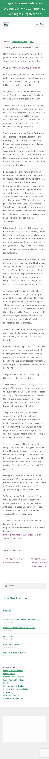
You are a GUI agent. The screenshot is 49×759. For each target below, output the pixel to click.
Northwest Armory (11, 695)
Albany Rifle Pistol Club (13, 670)
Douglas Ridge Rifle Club (13, 686)
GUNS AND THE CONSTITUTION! (14, 653)
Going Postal (8, 636)
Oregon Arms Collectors (13, 698)
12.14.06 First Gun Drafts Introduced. (12, 561)
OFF (32, 41)
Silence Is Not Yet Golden (12, 644)
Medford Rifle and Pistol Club (15, 689)
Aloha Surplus (9, 673)
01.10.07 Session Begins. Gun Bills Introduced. (38, 563)
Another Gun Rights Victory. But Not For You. (19, 628)
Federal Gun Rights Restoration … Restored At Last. (22, 619)
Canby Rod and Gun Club (13, 680)
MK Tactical (8, 692)
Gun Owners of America (28, 68)
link (36, 61)
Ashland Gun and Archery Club (16, 677)
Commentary (17, 550)
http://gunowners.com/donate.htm (19, 534)
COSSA (6, 683)
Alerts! (7, 610)
